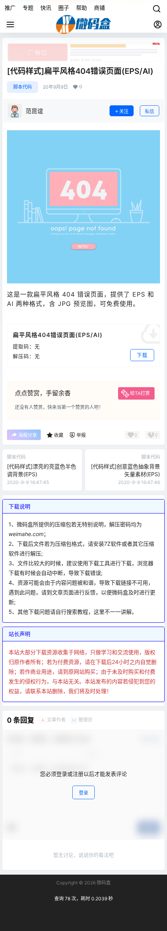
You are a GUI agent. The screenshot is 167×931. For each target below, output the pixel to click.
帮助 (81, 7)
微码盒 (103, 883)
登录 (83, 793)
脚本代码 (22, 87)
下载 (142, 355)
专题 (28, 7)
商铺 (99, 7)
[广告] (83, 47)
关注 (124, 111)
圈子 (63, 7)
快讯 (45, 7)
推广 (10, 7)
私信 (149, 111)
